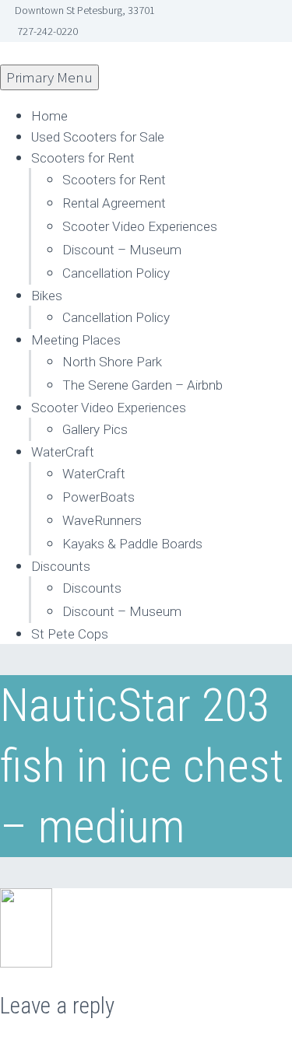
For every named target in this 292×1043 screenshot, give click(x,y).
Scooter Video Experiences (139, 226)
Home (49, 116)
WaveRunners (102, 520)
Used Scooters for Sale (97, 137)
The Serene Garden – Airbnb (142, 385)
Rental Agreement (114, 203)
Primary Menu (49, 77)
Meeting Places (76, 340)
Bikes (46, 295)
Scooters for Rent (83, 158)
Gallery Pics (95, 429)
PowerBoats (98, 497)
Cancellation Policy (116, 273)
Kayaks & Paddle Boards (132, 543)
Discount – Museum (121, 249)
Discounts (60, 566)
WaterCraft (62, 452)
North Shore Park (112, 361)
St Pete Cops (69, 634)
